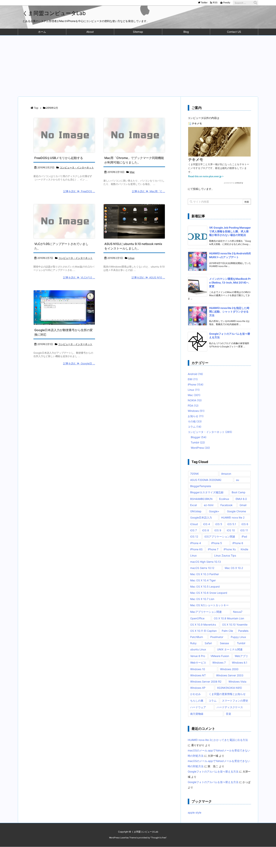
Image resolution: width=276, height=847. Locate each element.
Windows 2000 (229, 669)
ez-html (208, 505)
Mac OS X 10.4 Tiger (203, 580)
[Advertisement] (138, 63)
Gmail (243, 505)
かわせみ (195, 694)
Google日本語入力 (201, 517)
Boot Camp (238, 492)
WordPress (200, 447)
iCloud (194, 524)
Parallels (243, 630)
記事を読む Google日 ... (79, 363)
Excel (193, 505)
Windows (196, 410)
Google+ (214, 511)
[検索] (255, 3)
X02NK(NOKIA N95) (229, 687)
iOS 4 (206, 524)
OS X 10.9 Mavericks (203, 624)
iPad (244, 536)
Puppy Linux (238, 637)
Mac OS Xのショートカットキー (209, 605)
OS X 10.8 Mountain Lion (229, 618)
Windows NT (198, 675)
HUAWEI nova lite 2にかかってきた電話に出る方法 (218, 739)
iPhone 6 (237, 543)
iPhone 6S (196, 549)
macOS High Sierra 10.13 (205, 561)
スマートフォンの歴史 (235, 700)
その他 (195, 421)
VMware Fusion (219, 656)
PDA (193, 405)
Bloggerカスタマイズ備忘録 (206, 492)
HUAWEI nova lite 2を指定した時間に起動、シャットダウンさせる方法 (229, 311)
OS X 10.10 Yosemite (234, 624)
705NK (194, 473)
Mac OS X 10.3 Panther (204, 574)
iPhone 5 (216, 543)
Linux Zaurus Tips (225, 555)
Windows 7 (219, 662)
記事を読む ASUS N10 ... (148, 277)
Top (36, 107)
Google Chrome (236, 511)
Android (195, 374)
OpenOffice (197, 618)
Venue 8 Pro (197, 656)
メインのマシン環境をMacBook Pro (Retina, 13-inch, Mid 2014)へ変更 (230, 282)
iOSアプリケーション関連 (219, 536)
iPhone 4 (195, 543)
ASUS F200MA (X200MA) (205, 479)
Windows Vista (237, 681)
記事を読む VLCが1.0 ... (79, 277)
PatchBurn (196, 637)
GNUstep (195, 511)
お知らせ (196, 416)
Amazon (226, 473)
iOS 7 (193, 530)
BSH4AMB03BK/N (201, 498)
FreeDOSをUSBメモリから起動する (58, 158)
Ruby (193, 643)
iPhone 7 (213, 549)
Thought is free (158, 837)
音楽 (228, 713)
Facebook (226, 505)
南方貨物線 (196, 713)
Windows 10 (197, 669)
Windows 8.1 (239, 662)
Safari (208, 643)
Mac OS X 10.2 (234, 567)
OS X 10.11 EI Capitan (203, 630)
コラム (194, 426)
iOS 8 (205, 530)
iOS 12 (194, 536)
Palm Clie (227, 630)
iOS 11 (244, 530)
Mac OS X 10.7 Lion (202, 599)
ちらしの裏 (196, 700)
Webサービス (198, 662)
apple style (194, 812)
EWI (193, 379)
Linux (131, 257)
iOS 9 (217, 530)
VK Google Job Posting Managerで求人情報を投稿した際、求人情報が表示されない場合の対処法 (230, 231)
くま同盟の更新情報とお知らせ (227, 694)
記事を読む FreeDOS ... (79, 191)
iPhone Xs (230, 549)
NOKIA (195, 400)
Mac (132, 171)
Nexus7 (237, 611)
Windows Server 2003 (229, 675)
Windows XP (197, 687)
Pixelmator (216, 637)
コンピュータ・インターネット (77, 167)
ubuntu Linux (198, 649)
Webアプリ (241, 656)
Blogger (198, 437)
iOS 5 (218, 524)
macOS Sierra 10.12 (202, 567)
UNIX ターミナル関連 (230, 649)
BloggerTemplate (200, 486)
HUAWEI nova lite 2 (232, 517)
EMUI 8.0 (241, 498)
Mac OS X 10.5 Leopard (205, 586)
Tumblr (198, 442)
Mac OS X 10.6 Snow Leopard (208, 592)
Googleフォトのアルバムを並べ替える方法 (213, 771)
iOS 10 (231, 530)
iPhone (195, 384)
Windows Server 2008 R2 (205, 681)
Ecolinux (224, 498)
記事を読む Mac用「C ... (148, 191)
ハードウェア (198, 707)
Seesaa (224, 643)
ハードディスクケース (230, 707)
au (237, 479)
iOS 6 (244, 524)
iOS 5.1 (231, 524)
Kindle (244, 549)
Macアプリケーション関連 (206, 611)
